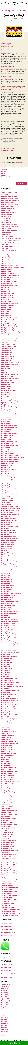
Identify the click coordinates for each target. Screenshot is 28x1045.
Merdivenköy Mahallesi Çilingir (10, 690)
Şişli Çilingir (4, 830)
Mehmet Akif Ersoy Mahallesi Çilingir (12, 686)
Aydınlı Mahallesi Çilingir (8, 261)
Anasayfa (4, 169)
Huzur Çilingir (5, 528)
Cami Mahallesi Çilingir (8, 344)
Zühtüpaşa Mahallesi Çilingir (9, 915)
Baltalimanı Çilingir (7, 283)
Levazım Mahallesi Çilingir (9, 646)
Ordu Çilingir (5, 727)
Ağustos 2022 (5, 984)
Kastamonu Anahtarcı (7, 585)
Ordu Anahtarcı (5, 725)
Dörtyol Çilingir (5, 394)
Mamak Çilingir (5, 666)
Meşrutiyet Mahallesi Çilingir (9, 700)
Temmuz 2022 (5, 986)
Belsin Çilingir (5, 299)
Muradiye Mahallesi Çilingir (9, 706)
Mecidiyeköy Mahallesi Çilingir (10, 682)
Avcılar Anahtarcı (6, 253)
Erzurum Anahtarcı (6, 417)
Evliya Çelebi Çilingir (7, 443)
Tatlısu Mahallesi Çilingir (8, 858)
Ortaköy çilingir (5, 739)
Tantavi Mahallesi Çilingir (8, 854)
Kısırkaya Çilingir (6, 607)
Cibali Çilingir (5, 366)
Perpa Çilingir (5, 759)
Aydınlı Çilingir (5, 259)
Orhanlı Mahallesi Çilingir (8, 731)
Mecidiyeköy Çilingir (7, 680)
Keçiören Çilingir (6, 599)
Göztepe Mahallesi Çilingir (9, 488)
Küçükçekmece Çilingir (8, 625)
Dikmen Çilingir (5, 392)
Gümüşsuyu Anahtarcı (7, 500)
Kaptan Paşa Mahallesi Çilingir (10, 567)
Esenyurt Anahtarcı (7, 435)
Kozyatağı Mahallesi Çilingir (9, 621)
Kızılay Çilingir (5, 609)
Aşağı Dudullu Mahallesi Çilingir (10, 242)
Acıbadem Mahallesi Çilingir (9, 198)
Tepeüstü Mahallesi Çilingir (9, 865)
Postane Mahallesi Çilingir (9, 767)
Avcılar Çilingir (5, 255)
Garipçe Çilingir (6, 476)
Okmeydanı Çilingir (7, 723)
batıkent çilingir (5, 291)
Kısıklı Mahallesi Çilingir (8, 605)
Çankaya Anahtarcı (7, 348)
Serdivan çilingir (6, 816)
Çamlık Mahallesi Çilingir (8, 346)
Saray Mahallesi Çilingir (8, 802)
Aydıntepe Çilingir (6, 263)
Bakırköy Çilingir (6, 279)
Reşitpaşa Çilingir (6, 773)
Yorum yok (15, 21)
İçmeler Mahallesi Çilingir (8, 536)
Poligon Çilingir (5, 763)
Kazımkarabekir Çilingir (8, 595)
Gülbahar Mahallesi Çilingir (9, 494)
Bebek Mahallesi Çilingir (8, 297)
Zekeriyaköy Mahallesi (8, 911)
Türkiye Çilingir (5, 875)
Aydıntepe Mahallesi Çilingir (9, 265)
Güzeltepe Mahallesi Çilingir (9, 506)
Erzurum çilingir (6, 421)
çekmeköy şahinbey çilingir (13, 140)
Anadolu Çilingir (6, 228)
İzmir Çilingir (5, 559)
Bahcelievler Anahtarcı (8, 273)
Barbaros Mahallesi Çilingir (9, 285)
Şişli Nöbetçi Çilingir (7, 832)
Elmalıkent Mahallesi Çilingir (9, 407)
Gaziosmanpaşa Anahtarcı (9, 478)
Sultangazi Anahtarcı (7, 846)
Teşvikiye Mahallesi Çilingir (9, 871)
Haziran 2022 (5, 988)
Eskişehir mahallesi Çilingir (9, 441)
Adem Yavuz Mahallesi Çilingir (10, 200)
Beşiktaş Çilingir (6, 301)
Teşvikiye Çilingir (6, 869)
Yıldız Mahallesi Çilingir (8, 907)
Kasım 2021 (4, 994)
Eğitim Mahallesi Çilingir (8, 403)
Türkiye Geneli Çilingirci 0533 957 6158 (14, 3)
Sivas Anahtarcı (6, 836)
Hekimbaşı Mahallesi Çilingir (9, 526)
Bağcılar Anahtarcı (6, 269)
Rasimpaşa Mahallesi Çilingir (9, 771)
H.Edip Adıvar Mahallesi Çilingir (10, 508)
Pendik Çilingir (5, 757)
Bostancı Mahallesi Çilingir (9, 317)
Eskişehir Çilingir (6, 439)
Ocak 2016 (4, 1029)
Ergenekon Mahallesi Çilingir (9, 415)
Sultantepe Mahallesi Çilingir (9, 850)
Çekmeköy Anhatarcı (6, 45)
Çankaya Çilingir (6, 350)
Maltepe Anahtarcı (6, 662)
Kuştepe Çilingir (6, 640)
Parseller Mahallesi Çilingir (9, 753)
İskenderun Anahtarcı (7, 544)
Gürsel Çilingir (5, 502)
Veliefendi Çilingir (6, 889)
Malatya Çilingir (6, 660)
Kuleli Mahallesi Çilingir (8, 627)
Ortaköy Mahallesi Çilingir (9, 741)
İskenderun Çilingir (7, 546)
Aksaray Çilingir (6, 216)
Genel (3, 482)
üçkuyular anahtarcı (7, 877)
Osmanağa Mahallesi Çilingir (9, 743)
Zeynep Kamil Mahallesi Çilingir (10, 913)
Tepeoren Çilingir (6, 860)
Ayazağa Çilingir (6, 257)
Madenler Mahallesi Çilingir (9, 656)
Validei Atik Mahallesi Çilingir (9, 887)
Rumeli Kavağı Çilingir (7, 777)
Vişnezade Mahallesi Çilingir (9, 891)
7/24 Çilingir (5, 194)
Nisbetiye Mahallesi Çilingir (9, 719)
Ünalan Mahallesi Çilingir (8, 881)
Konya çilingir (5, 615)
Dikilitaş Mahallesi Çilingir (8, 390)
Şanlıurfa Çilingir (6, 800)
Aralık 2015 (4, 1031)
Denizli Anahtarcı (6, 386)
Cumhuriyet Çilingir (7, 376)
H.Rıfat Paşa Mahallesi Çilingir (10, 510)
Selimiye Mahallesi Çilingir (9, 814)
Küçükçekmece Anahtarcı (8, 623)
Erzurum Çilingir (6, 419)
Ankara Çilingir (5, 234)
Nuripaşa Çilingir (6, 721)
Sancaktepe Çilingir (7, 796)
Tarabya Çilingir (6, 856)
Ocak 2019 (4, 1015)
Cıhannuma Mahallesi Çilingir (9, 374)
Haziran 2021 (5, 1003)
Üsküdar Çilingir (6, 883)
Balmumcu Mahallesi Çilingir (9, 281)
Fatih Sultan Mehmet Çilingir (9, 455)
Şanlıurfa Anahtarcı (7, 798)
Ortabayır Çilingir (6, 737)
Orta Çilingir (5, 733)
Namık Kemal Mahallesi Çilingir (10, 715)
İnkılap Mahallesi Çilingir (8, 540)
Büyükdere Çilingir (6, 334)
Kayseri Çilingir (5, 591)
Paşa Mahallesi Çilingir (8, 755)
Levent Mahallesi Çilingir (8, 650)
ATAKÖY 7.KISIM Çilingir (8, 247)
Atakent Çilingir (5, 245)
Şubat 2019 (4, 1013)
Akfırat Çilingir (5, 210)
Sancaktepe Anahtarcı (8, 794)
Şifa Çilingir (4, 820)
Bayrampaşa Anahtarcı (8, 293)
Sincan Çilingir (5, 826)
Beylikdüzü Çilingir (6, 307)
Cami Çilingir (5, 342)
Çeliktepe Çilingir (6, 360)
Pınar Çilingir (5, 761)
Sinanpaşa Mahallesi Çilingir (9, 824)
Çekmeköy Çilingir (20, 10)
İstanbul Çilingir (6, 550)
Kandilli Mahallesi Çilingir (8, 565)
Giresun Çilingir (6, 484)
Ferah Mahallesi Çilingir (8, 463)
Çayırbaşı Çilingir (6, 354)
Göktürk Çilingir (6, 486)
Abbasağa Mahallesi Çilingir (9, 196)
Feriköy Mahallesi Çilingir (8, 469)
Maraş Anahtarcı (6, 672)
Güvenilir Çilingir (6, 504)
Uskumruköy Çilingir (7, 885)
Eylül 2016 (4, 1027)
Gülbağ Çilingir (5, 492)
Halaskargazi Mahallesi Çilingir (10, 514)
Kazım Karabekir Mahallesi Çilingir (11, 593)
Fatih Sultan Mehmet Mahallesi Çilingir (12, 457)
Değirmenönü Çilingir (7, 382)
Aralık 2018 (4, 1017)
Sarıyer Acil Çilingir (7, 806)
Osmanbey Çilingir (6, 745)
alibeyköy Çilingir (6, 222)
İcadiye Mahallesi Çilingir (8, 532)
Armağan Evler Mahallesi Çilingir (11, 238)
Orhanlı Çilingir (5, 729)
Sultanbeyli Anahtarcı (7, 842)
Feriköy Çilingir (5, 467)
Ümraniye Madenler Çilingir (9, 879)
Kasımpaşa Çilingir (6, 581)
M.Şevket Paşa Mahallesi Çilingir (10, 652)
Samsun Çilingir (6, 788)
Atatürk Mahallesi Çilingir (8, 251)
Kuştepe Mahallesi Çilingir (9, 642)
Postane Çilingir (6, 765)
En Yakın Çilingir (6, 411)
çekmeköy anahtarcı (8, 138)
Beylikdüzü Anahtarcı (7, 305)
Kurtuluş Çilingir (6, 636)
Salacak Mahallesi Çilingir (8, 783)
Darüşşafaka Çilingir (7, 380)
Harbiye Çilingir (6, 516)
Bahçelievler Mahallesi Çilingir (10, 275)
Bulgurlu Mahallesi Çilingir (9, 324)
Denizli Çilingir (5, 388)
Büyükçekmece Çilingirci (8, 330)
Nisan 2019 (4, 1009)
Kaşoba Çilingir (5, 583)
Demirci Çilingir (6, 384)
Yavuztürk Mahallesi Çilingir (9, 899)
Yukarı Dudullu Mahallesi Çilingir (10, 909)
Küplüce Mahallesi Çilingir (9, 634)
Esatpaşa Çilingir (6, 423)
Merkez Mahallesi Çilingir (8, 694)
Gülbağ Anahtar (6, 490)
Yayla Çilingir (5, 901)
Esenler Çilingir (5, 431)
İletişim (3, 171)
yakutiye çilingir (6, 893)
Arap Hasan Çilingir (7, 236)
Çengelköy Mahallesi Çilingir (9, 364)
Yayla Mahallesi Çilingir (8, 903)
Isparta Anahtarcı (6, 548)
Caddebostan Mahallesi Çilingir (10, 336)
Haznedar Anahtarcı (7, 522)
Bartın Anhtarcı (5, 287)
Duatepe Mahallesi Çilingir (9, 396)
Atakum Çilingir (5, 249)
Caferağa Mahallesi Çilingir (9, 338)
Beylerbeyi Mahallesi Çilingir (9, 303)
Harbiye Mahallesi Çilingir (8, 518)
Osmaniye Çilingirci (7, 749)
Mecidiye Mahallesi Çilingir (9, 678)
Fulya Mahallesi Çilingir (8, 473)
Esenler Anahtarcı (6, 429)
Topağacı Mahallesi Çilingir (9, 873)
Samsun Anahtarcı (6, 786)
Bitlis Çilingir (5, 313)
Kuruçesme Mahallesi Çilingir (9, 638)
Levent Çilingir (5, 648)
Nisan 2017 (4, 1023)
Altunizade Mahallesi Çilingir (9, 226)
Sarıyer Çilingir (5, 808)
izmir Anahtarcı (5, 557)
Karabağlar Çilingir (7, 569)
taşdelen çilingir (11, 141)
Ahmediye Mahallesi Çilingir (9, 204)
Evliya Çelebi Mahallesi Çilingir (10, 445)
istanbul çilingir (5, 177)
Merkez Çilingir (5, 692)
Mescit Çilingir (5, 696)
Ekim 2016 (4, 1025)
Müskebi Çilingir (6, 711)
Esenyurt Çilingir (6, 437)
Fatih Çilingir (5, 451)
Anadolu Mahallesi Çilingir (9, 230)
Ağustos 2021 (5, 999)
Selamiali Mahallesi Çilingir (9, 810)
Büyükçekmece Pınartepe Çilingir (11, 332)
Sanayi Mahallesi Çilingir (8, 792)
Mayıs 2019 (4, 1007)
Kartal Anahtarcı (6, 575)
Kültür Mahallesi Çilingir (8, 629)
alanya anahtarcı (6, 218)
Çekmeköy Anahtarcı (8, 10)
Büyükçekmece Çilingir (8, 328)
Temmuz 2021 (5, 1001)
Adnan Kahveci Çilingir (8, 202)
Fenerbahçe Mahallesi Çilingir (10, 459)
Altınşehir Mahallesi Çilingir (9, 224)
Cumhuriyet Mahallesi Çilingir (10, 378)
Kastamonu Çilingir (7, 587)
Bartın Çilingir (5, 289)
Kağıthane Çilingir (6, 563)
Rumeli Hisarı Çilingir (7, 775)
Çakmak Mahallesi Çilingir (9, 340)
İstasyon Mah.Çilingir (7, 553)
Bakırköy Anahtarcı (7, 277)
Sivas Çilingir (5, 838)
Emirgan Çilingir (6, 409)
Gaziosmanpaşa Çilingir (8, 480)
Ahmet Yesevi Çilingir (7, 206)
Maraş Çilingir (5, 674)
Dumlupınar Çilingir (7, 399)
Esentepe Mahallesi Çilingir (9, 433)
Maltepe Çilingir (6, 664)
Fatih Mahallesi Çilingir (8, 453)
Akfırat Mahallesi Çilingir (8, 212)
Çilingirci (16, 12)
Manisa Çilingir (5, 670)
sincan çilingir (5, 828)
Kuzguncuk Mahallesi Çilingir (9, 644)
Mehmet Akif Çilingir (7, 684)
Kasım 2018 (4, 1019)
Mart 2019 (4, 1011)
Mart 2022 (4, 990)
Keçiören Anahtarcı (7, 597)
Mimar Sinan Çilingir (7, 702)
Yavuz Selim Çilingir (7, 897)
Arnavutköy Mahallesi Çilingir (10, 240)
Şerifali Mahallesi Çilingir (8, 818)
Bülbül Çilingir (5, 322)
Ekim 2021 (4, 997)
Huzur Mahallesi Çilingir (8, 530)
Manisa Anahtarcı (6, 668)
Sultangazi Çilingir (6, 848)
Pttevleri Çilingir (6, 769)
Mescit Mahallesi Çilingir (8, 698)
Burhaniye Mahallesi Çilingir (9, 326)
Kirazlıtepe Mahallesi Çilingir (9, 601)
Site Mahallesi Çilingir (7, 834)
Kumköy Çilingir (6, 632)
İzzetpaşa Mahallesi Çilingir (9, 561)
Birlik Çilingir (5, 311)
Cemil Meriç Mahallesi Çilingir (10, 362)
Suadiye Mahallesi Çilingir (9, 840)
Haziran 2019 (5, 1005)
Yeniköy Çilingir (6, 905)
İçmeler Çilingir (5, 534)
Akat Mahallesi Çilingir (7, 208)
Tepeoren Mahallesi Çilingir (9, 863)
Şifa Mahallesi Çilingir (7, 822)
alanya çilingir (5, 220)
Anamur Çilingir (6, 232)
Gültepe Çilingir (6, 496)
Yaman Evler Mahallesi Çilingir (10, 895)
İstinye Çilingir (5, 555)
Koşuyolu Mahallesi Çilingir (9, 619)
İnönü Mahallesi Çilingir (8, 542)
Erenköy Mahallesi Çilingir (9, 413)
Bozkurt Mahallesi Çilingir (8, 319)
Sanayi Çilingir (5, 790)
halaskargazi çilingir (7, 512)
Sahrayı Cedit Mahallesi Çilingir (10, 781)
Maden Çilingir (5, 654)
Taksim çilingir (5, 852)
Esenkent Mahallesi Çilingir (9, 427)
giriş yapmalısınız (18, 162)
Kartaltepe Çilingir (6, 579)
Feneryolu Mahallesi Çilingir (9, 461)
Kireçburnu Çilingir (7, 603)
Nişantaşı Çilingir (6, 717)
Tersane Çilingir (6, 867)
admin (11, 18)
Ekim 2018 (4, 1021)
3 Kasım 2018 (19, 18)
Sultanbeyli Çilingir (7, 844)
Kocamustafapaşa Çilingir (9, 613)
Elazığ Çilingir (5, 405)
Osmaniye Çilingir (6, 747)
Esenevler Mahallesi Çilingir (9, 425)
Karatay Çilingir (6, 573)
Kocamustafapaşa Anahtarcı (9, 611)
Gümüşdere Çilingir (7, 498)
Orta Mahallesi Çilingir (7, 735)
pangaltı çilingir (6, 751)
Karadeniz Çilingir (6, 571)
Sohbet (3, 175)
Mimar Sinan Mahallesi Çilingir (10, 704)
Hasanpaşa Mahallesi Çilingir (9, 520)
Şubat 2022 (4, 992)
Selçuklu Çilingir (6, 812)
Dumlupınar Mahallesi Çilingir (10, 401)
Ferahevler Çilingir (6, 465)
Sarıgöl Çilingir (5, 804)
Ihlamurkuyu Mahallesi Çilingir (10, 538)
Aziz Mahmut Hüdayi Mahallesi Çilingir (12, 267)
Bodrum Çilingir (6, 315)
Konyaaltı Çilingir (6, 617)
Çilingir (11, 12)
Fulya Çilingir (5, 471)
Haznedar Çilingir (6, 524)
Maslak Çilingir (5, 676)
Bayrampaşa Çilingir (7, 295)
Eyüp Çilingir (5, 449)
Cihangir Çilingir (6, 368)
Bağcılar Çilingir (6, 271)
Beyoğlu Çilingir (6, 309)
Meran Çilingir (5, 688)
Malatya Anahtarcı (6, 658)
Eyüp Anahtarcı (5, 447)
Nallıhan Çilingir (6, 713)
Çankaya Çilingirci (6, 352)
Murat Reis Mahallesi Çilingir (9, 709)
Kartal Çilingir (5, 577)
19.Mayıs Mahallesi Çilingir (9, 192)
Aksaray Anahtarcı (6, 214)
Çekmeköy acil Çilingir (7, 46)
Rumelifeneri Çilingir (7, 779)
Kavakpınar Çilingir (7, 589)
